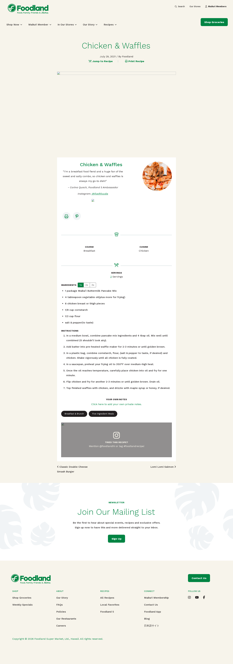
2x (86, 284)
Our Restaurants (66, 618)
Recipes (108, 24)
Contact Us (151, 604)
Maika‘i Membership (156, 597)
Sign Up (116, 538)
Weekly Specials (22, 604)
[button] (77, 216)
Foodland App (152, 611)
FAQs (59, 604)
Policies (61, 611)
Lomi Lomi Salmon (162, 466)
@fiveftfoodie (99, 193)
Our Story (88, 24)
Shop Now (12, 24)
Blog (147, 618)
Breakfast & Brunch (74, 414)
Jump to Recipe (102, 61)
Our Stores (195, 6)
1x (80, 284)
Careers (61, 625)
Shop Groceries (214, 22)
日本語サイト (151, 625)
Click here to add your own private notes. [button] (116, 404)
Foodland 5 (107, 611)
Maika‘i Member (38, 24)
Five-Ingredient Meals (103, 414)
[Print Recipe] (66, 216)
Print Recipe (136, 61)
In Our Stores (66, 24)
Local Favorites (109, 604)
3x (92, 284)
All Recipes (107, 597)
